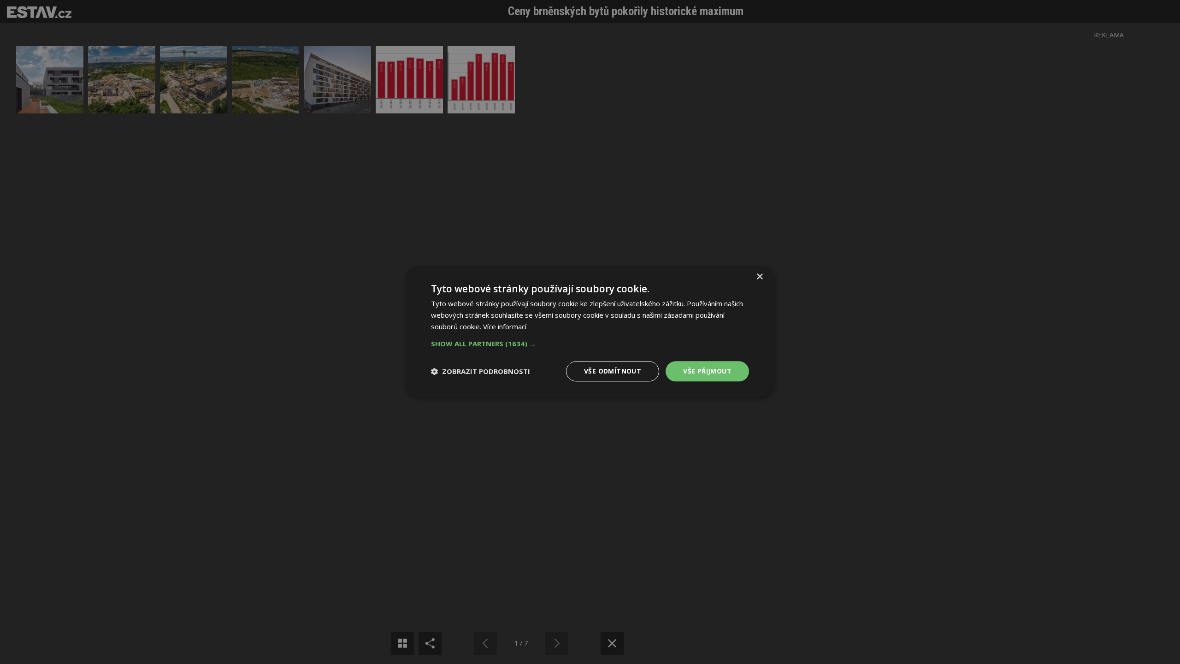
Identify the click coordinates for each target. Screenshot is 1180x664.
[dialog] (590, 332)
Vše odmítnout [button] (612, 371)
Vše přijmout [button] (707, 371)
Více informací (504, 326)
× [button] (759, 276)
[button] (590, 343)
